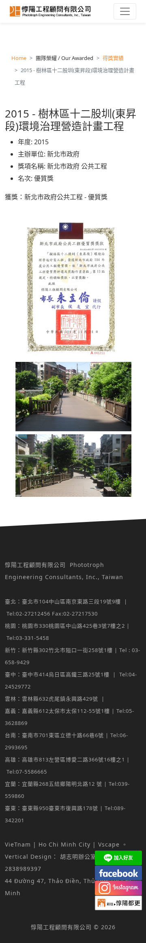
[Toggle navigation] (125, 11)
